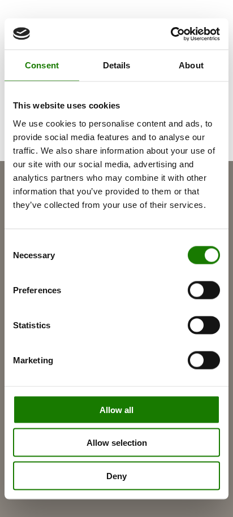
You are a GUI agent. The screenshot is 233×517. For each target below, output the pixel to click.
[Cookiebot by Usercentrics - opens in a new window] (170, 34)
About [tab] (191, 65)
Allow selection (117, 443)
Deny (116, 475)
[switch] (204, 290)
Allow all (116, 409)
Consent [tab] (42, 65)
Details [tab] (117, 65)
